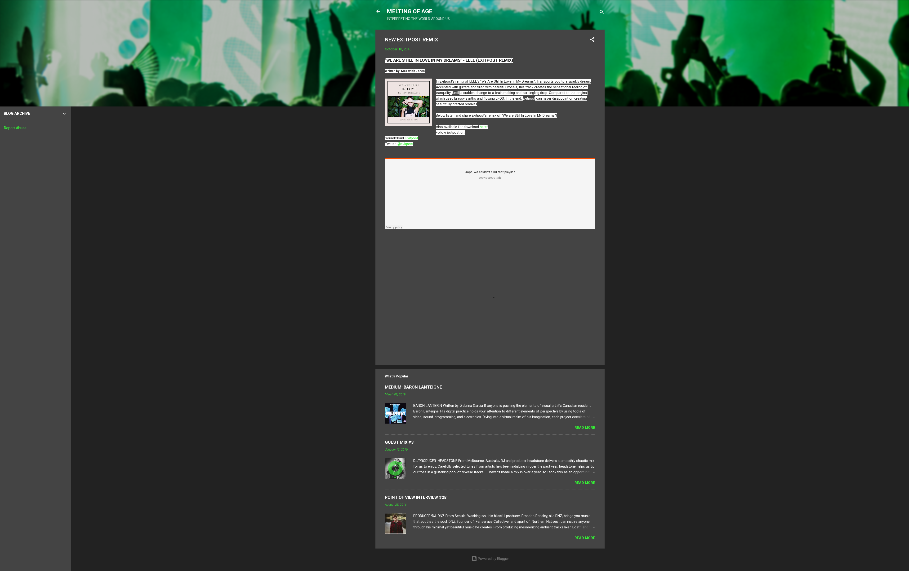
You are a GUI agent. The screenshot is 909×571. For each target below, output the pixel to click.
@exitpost (405, 144)
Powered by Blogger (493, 559)
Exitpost (411, 138)
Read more (585, 427)
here (483, 127)
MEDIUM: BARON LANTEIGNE (413, 387)
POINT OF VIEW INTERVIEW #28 (415, 497)
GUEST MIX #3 (399, 442)
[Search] (602, 13)
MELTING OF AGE (409, 11)
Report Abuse (15, 128)
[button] (592, 40)
